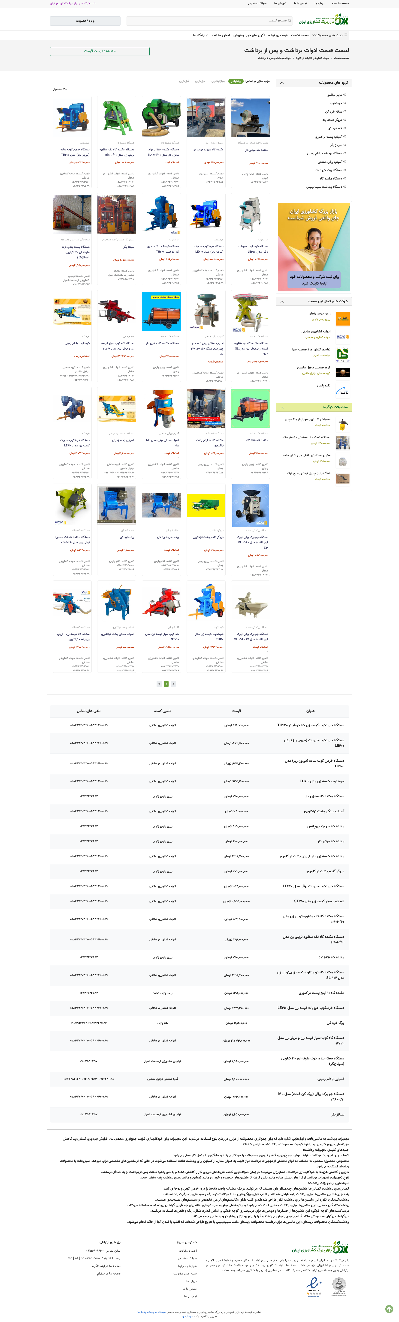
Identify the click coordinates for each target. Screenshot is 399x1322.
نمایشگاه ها (200, 35)
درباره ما (319, 3)
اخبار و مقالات (221, 35)
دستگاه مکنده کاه (331, 178)
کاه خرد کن (335, 128)
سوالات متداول (257, 3)
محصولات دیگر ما (335, 407)
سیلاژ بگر (336, 145)
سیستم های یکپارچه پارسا (151, 1312)
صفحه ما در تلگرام (109, 1273)
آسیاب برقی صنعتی (330, 162)
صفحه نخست (340, 3)
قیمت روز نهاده (277, 35)
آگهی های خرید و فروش (249, 35)
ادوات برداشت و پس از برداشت (274, 58)
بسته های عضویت (185, 1273)
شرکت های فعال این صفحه (328, 301)
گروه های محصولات (333, 83)
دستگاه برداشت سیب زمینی (324, 187)
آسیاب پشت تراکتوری (329, 137)
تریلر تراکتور (335, 95)
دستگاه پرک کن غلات (329, 170)
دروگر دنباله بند (333, 120)
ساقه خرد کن (334, 112)
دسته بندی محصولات (330, 35)
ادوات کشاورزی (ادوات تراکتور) (312, 58)
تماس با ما (300, 3)
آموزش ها (280, 3)
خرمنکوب (336, 103)
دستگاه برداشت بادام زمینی (325, 153)
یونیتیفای (187, 1316)
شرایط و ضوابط (187, 1266)
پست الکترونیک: (94, 1258)
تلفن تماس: (103, 1250)
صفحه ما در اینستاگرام (106, 1266)
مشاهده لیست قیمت (99, 51)
